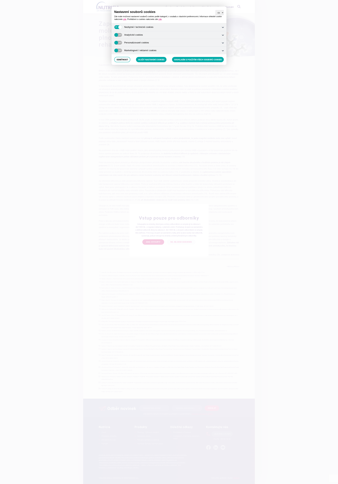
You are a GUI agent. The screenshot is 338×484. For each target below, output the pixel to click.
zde (124, 19)
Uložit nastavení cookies (151, 60)
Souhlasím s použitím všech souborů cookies (198, 60)
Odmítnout (122, 60)
